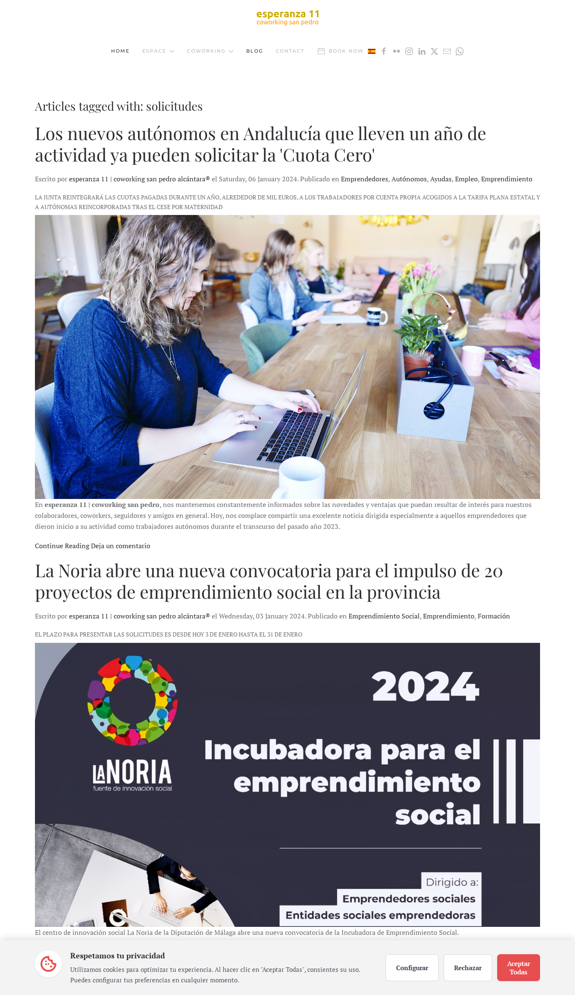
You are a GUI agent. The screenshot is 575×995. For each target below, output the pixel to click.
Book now (346, 51)
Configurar (412, 967)
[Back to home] (287, 17)
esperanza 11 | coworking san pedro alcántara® (139, 178)
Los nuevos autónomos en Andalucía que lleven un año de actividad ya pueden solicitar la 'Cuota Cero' (260, 143)
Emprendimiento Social (384, 616)
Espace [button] (154, 51)
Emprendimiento (506, 178)
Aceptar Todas (518, 967)
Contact (290, 51)
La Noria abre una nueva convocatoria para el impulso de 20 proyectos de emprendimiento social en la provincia (269, 580)
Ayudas (441, 178)
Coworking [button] (206, 51)
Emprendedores (364, 178)
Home (120, 51)
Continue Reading (62, 545)
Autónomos (409, 178)
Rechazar (468, 967)
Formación (494, 616)
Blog (254, 51)
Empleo (466, 178)
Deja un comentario (120, 545)
